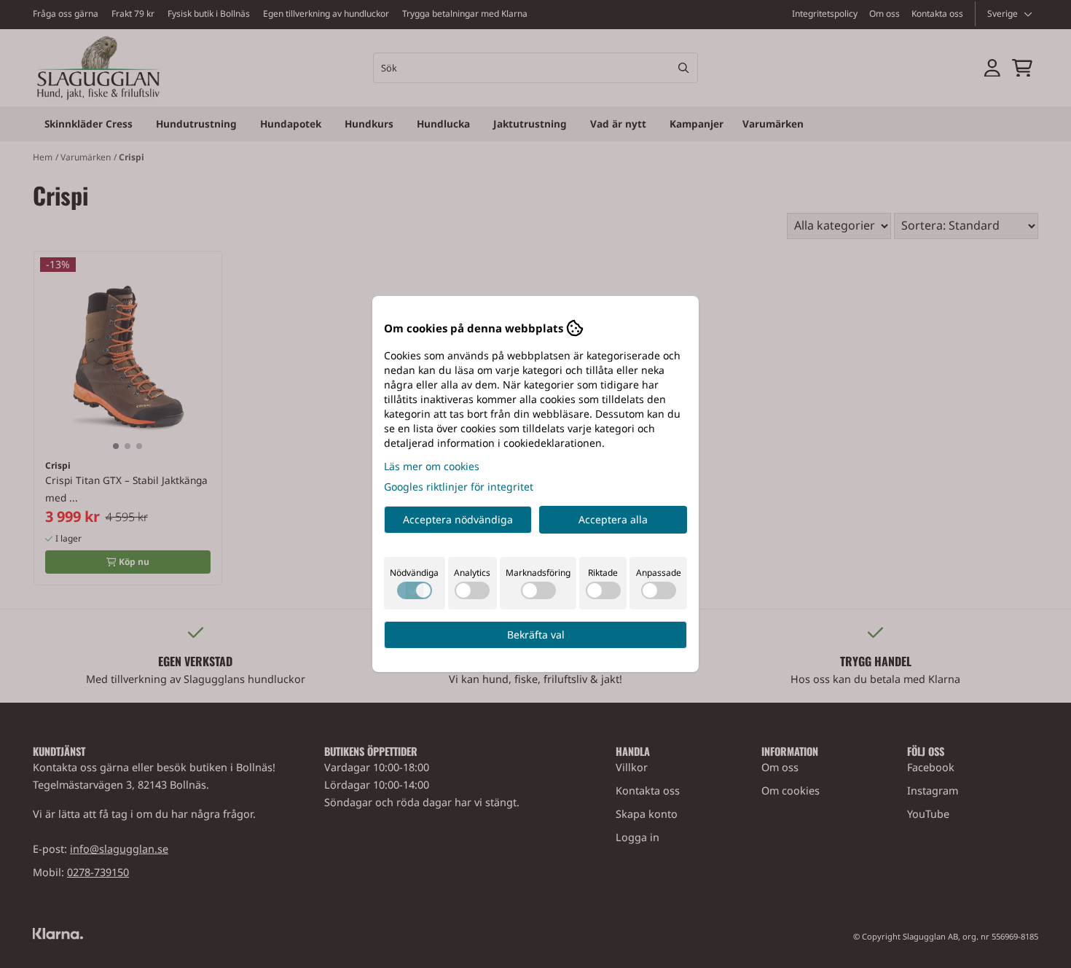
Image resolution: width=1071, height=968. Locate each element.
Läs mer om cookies (431, 466)
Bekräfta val (536, 634)
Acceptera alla (613, 519)
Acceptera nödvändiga (458, 519)
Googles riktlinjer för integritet (458, 486)
